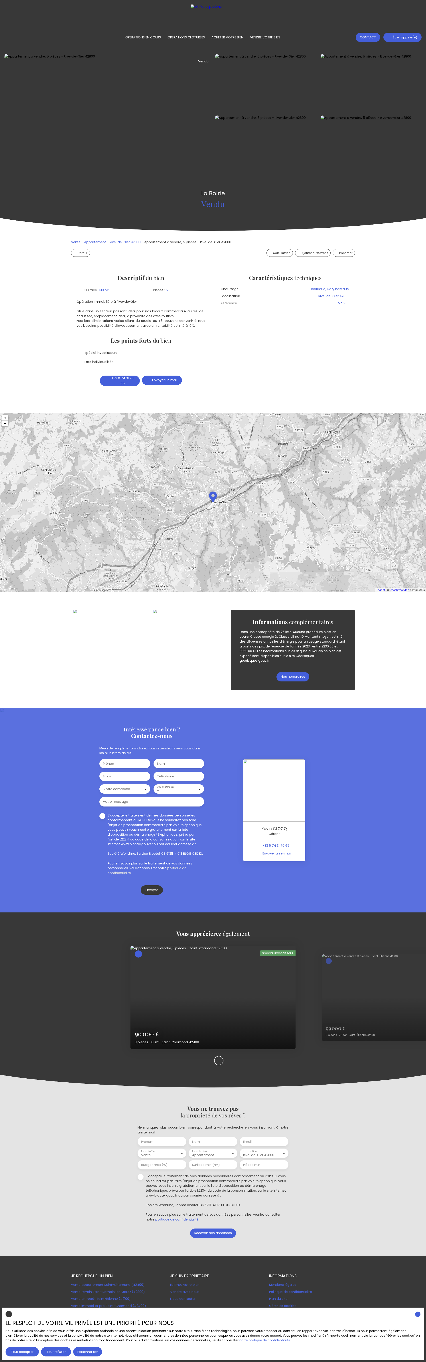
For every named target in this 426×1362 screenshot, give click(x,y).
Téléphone (165, 776)
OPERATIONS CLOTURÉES (186, 37)
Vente (76, 242)
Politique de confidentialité (290, 1292)
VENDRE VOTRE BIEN (265, 37)
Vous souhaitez (165, 786)
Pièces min (251, 1165)
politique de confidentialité (177, 1219)
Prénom (109, 764)
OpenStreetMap (399, 590)
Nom (161, 764)
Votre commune (116, 789)
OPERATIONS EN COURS (143, 37)
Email (107, 776)
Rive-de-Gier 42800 (125, 242)
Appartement (95, 242)
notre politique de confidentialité (264, 1340)
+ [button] (5, 417)
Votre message (115, 802)
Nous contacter (182, 1298)
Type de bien (199, 1151)
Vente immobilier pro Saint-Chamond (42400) (108, 1306)
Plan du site (278, 1298)
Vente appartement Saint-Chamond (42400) (108, 1284)
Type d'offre (148, 1151)
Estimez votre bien (184, 1284)
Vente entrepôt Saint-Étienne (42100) (101, 1298)
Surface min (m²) (206, 1165)
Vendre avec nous (184, 1292)
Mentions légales (282, 1284)
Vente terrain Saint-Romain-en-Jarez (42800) (108, 1292)
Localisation (249, 1151)
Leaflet (381, 590)
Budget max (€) (154, 1165)
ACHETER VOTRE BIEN (227, 37)
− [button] (5, 423)
